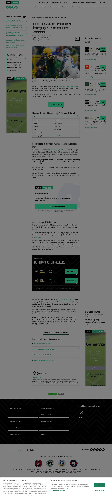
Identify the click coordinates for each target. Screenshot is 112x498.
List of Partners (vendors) (58, 490)
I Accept (99, 485)
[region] (56, 487)
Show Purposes (99, 490)
